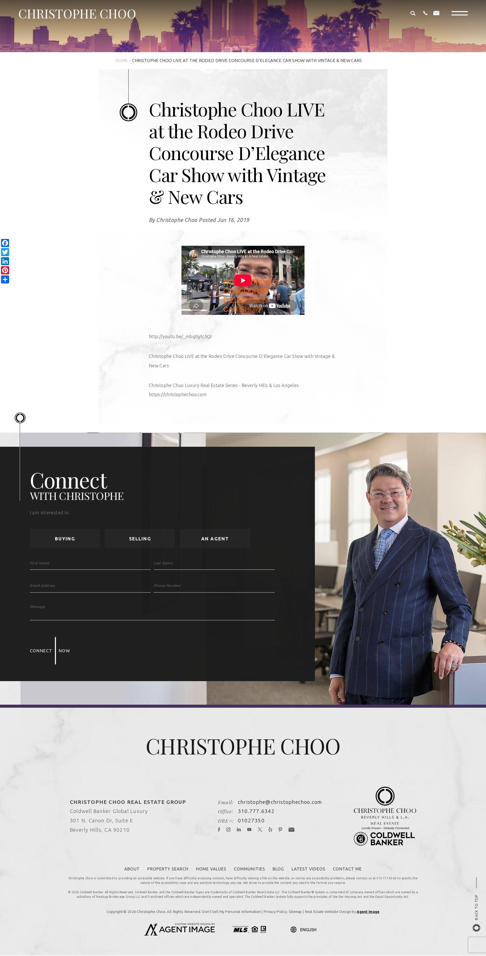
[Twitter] (260, 830)
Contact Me (347, 868)
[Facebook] (219, 830)
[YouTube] (249, 830)
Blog (278, 868)
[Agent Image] (179, 934)
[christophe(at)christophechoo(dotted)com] (436, 13)
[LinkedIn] (239, 830)
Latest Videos (308, 868)
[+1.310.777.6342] (425, 13)
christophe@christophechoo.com (280, 802)
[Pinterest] (280, 830)
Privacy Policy (275, 912)
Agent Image (368, 912)
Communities (249, 868)
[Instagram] (228, 830)
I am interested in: (50, 512)
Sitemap (295, 912)
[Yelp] (270, 830)
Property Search (167, 868)
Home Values (211, 868)
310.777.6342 (256, 811)
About (132, 868)
